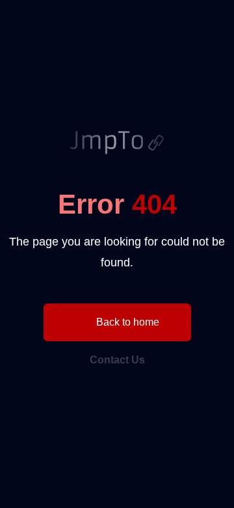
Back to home (126, 322)
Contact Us (117, 359)
